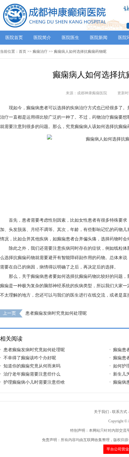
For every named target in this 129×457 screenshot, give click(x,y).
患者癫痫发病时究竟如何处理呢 (56, 313)
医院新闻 (98, 37)
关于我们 (101, 412)
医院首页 (14, 37)
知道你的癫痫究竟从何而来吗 (31, 366)
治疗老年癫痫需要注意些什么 (31, 374)
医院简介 (42, 37)
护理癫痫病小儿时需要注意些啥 (34, 382)
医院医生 (70, 37)
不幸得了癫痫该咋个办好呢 (29, 358)
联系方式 (119, 412)
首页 (22, 51)
